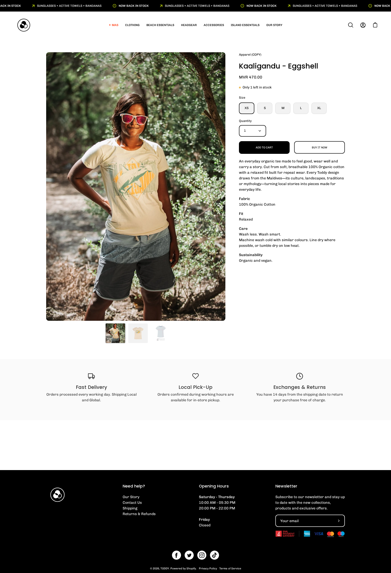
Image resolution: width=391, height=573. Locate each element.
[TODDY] (24, 25)
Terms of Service (230, 568)
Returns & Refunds (139, 514)
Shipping (130, 508)
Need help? (134, 486)
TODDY (164, 568)
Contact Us (132, 502)
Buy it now (319, 147)
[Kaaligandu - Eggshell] (115, 333)
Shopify (191, 568)
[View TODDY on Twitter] (189, 555)
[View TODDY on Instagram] (201, 555)
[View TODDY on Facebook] (176, 555)
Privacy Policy (208, 568)
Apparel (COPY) (250, 55)
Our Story (131, 497)
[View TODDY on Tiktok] (214, 555)
